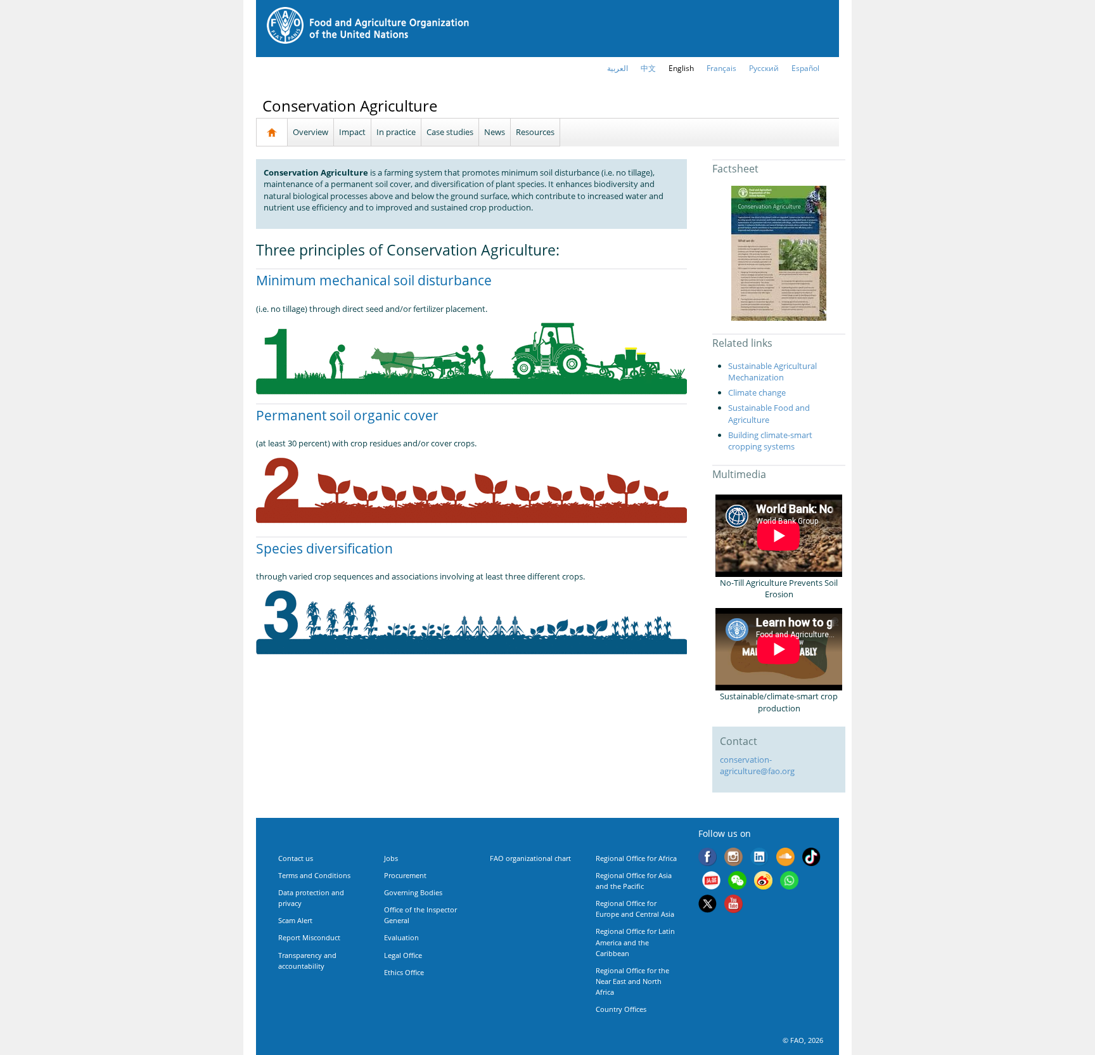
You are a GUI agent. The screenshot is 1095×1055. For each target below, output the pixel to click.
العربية (617, 68)
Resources (535, 132)
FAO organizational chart (530, 858)
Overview (310, 132)
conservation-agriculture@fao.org (757, 765)
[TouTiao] (711, 882)
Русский (764, 68)
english (681, 68)
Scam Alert (295, 920)
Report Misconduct (309, 937)
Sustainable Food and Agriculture (769, 413)
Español (805, 68)
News (494, 132)
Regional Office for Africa (636, 858)
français (721, 68)
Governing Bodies (413, 892)
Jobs (391, 858)
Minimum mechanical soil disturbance (374, 280)
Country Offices (621, 1009)
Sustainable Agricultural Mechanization (772, 371)
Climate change (757, 392)
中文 (648, 68)
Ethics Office (404, 972)
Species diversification (324, 548)
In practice (396, 132)
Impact (352, 132)
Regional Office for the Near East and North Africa (632, 981)
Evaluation (401, 937)
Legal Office (403, 955)
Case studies (449, 132)
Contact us (295, 858)
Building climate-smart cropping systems (770, 440)
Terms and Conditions (314, 875)
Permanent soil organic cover (347, 415)
